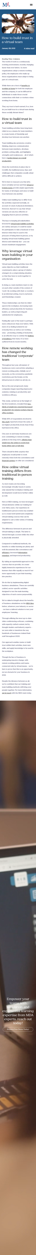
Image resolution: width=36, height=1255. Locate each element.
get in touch (6, 693)
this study (6, 422)
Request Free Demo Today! (18, 1029)
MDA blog (30, 603)
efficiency (6, 553)
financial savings (8, 461)
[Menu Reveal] (32, 4)
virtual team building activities (22, 224)
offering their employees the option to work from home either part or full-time (17, 443)
